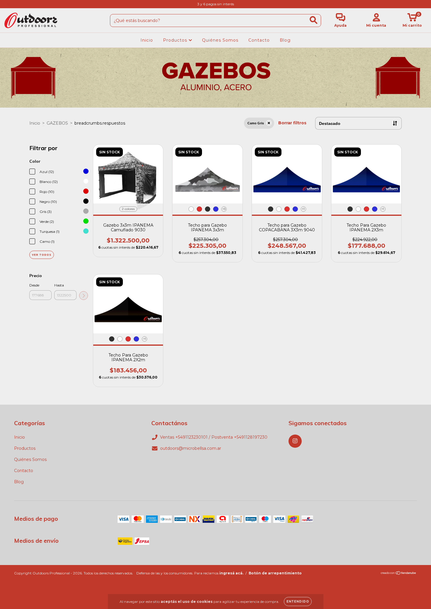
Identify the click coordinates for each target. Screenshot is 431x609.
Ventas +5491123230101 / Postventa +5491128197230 (213, 437)
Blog (285, 40)
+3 (224, 209)
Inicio (146, 40)
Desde (34, 285)
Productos (176, 40)
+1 (303, 209)
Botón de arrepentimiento (275, 573)
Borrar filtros (292, 122)
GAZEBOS (57, 123)
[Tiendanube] (398, 573)
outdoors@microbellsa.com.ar (190, 448)
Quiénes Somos (220, 40)
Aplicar (83, 295)
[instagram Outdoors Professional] (8, 4)
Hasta (59, 285)
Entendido (297, 601)
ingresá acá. (231, 573)
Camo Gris (255, 123)
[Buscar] (313, 20)
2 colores (128, 209)
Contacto (259, 40)
